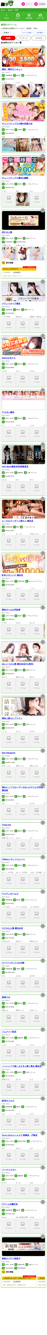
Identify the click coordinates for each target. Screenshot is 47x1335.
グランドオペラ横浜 (11, 303)
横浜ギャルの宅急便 (11, 610)
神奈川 (10, 10)
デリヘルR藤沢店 (10, 1204)
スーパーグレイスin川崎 (13, 963)
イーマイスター (9, 1170)
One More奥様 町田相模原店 (15, 466)
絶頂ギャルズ (8, 1101)
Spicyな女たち (9, 358)
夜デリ (3, 10)
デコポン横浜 (8, 412)
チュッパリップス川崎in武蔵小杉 (17, 124)
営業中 (6, 33)
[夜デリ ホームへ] (7, 4)
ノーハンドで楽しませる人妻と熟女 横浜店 (22, 1066)
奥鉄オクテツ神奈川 (11, 1258)
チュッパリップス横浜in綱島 (15, 178)
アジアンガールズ (10, 894)
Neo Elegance (8, 753)
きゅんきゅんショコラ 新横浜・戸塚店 (19, 1135)
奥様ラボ (6, 997)
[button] (23, 57)
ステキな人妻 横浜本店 (12, 928)
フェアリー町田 (9, 1032)
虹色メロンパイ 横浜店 (12, 575)
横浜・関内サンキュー (12, 69)
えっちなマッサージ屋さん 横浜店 (17, 521)
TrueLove (6, 825)
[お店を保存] (42, 47)
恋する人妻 (7, 232)
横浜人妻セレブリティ (12, 718)
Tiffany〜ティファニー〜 (13, 859)
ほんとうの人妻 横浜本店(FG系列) (17, 664)
